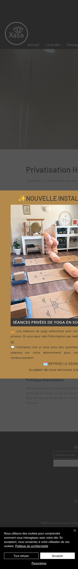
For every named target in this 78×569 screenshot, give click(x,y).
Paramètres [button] (39, 563)
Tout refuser (21, 556)
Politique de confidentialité (31, 546)
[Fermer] (72, 533)
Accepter (57, 556)
